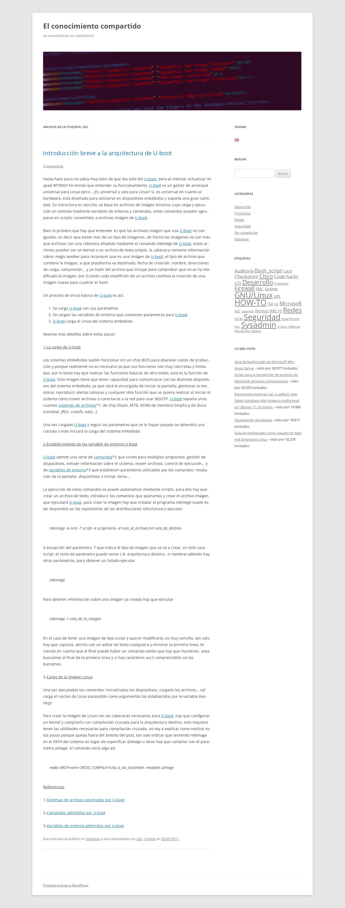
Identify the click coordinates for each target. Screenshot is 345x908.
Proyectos (242, 213)
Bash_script (268, 270)
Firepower (281, 283)
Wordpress (242, 331)
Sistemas (93, 838)
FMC (260, 288)
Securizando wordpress (253, 419)
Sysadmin (258, 324)
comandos (103, 457)
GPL (277, 296)
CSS (237, 283)
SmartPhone (290, 319)
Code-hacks (286, 276)
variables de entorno (67, 469)
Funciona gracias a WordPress (65, 885)
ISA (270, 303)
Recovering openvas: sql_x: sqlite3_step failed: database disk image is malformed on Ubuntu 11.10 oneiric (266, 400)
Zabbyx (256, 331)
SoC (139, 838)
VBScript (294, 327)
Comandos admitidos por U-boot (76, 812)
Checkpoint (246, 276)
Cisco (266, 276)
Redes (239, 219)
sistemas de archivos (77, 405)
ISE (276, 304)
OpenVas (248, 311)
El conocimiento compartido (92, 26)
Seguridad (242, 226)
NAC (237, 311)
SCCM (238, 319)
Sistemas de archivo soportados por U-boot (86, 799)
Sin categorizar (246, 232)
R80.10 (276, 310)
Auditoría (244, 271)
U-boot (150, 178)
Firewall (244, 288)
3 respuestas (53, 166)
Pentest (262, 310)
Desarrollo (242, 206)
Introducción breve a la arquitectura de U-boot (107, 153)
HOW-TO (250, 302)
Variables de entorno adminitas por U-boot (85, 825)
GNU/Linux (253, 295)
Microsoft (291, 303)
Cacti (287, 271)
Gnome (271, 288)
